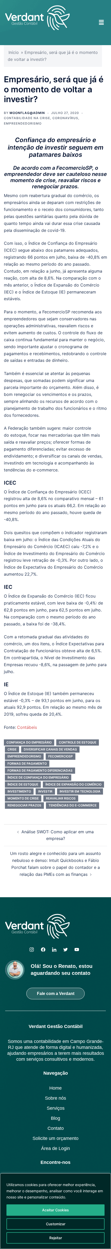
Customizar (55, 1224)
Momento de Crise (23, 798)
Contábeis (27, 727)
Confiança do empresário (29, 742)
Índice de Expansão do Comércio (73, 784)
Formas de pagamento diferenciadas (40, 770)
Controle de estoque (77, 742)
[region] (55, 1211)
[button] (101, 22)
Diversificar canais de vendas (50, 749)
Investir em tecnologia (80, 791)
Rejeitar (55, 1238)
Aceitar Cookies (55, 1210)
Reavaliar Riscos (61, 798)
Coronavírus (65, 118)
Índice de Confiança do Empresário (38, 777)
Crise (12, 749)
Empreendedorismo (23, 123)
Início (14, 52)
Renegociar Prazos (24, 805)
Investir (45, 791)
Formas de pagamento (27, 763)
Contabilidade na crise (27, 118)
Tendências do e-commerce (73, 805)
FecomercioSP (60, 756)
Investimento (19, 791)
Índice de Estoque (22, 784)
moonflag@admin (27, 113)
